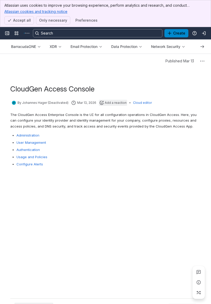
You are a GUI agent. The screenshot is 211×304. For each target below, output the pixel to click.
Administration (27, 135)
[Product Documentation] (27, 33)
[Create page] (199, 293)
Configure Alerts (29, 164)
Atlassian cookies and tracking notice (35, 11)
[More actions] (202, 61)
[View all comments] (199, 272)
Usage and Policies (31, 157)
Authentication (28, 150)
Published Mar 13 (179, 61)
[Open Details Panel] (199, 282)
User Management (31, 142)
